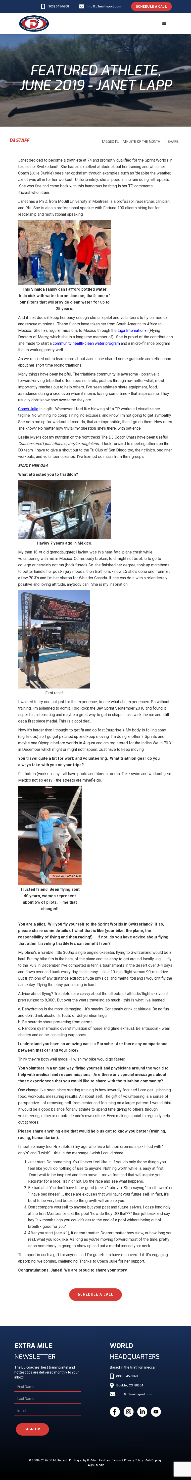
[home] (34, 23)
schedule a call (95, 1294)
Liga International (132, 330)
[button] (164, 23)
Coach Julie (28, 409)
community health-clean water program (86, 343)
